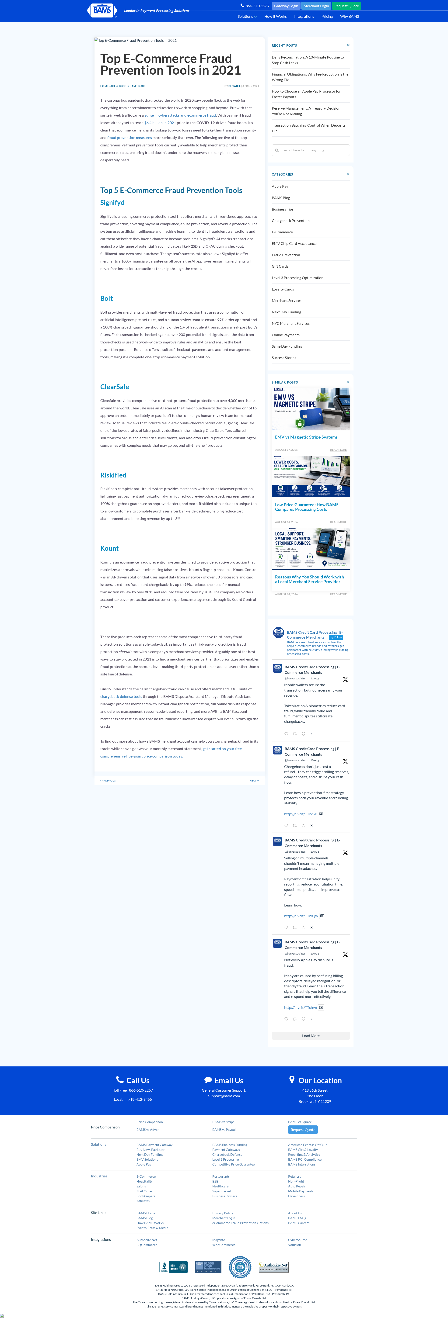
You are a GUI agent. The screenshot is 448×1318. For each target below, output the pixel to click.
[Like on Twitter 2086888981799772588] (304, 826)
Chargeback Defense (227, 1154)
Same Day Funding (287, 346)
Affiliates (143, 1201)
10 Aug (314, 760)
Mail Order (144, 1191)
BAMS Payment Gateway (154, 1145)
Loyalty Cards (283, 289)
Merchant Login (316, 5)
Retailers (294, 1176)
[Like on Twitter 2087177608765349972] (304, 734)
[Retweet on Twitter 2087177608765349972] (296, 734)
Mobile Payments (300, 1191)
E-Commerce (282, 232)
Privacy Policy (222, 1213)
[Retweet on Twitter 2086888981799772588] (296, 826)
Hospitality (144, 1181)
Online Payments (286, 334)
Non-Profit (296, 1181)
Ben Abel (234, 85)
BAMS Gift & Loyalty (303, 1150)
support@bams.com (224, 1095)
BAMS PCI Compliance (305, 1159)
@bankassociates (295, 678)
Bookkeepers (145, 1196)
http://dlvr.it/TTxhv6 (300, 1007)
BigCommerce (146, 1245)
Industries (99, 1176)
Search (277, 150)
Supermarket (221, 1191)
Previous (108, 780)
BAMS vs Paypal (224, 1129)
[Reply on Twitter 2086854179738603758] (287, 927)
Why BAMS (349, 16)
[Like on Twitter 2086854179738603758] (304, 927)
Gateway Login (286, 5)
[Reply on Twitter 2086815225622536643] (287, 1019)
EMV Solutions (147, 1159)
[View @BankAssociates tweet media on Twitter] (321, 814)
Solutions (245, 16)
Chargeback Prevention (291, 220)
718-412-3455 (140, 1099)
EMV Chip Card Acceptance (294, 243)
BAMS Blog (281, 197)
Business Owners (224, 1196)
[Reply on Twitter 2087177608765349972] (287, 734)
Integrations (304, 16)
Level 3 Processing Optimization (297, 277)
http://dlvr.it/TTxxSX (300, 814)
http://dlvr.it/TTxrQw (301, 915)
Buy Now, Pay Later (150, 1150)
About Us (295, 1213)
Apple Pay (280, 186)
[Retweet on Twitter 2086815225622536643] (296, 1019)
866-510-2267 (257, 5)
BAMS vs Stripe (223, 1122)
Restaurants (221, 1176)
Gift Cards (280, 266)
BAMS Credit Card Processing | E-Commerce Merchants (312, 669)
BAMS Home (145, 1213)
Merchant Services (286, 300)
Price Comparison (149, 1122)
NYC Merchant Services (291, 323)
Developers (296, 1196)
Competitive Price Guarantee (233, 1164)
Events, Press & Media (152, 1228)
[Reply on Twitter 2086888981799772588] (287, 826)
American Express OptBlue (307, 1145)
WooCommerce (223, 1245)
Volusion (294, 1245)
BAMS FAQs (297, 1218)
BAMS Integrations (301, 1164)
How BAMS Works (150, 1223)
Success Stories (284, 357)
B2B (215, 1181)
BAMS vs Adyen (147, 1129)
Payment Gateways (226, 1150)
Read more (338, 449)
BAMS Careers (298, 1223)
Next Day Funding (286, 312)
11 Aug (314, 678)
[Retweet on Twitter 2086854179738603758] (296, 927)
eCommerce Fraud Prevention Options (240, 1223)
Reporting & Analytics (304, 1154)
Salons (141, 1186)
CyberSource (297, 1240)
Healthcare (220, 1186)
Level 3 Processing (225, 1159)
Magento (218, 1240)
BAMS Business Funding (229, 1145)
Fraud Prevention (286, 255)
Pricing (327, 16)
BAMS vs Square (300, 1122)
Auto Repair (297, 1186)
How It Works (275, 16)
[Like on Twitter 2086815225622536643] (304, 1019)
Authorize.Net (146, 1240)
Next (254, 780)
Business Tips (283, 209)
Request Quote (346, 5)
